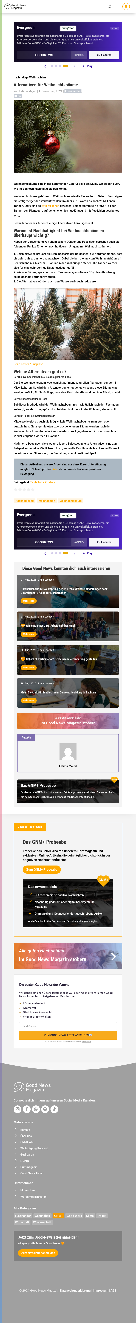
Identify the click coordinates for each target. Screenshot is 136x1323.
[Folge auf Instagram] (17, 1109)
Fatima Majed (27, 91)
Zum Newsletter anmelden (38, 1253)
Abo (55, 469)
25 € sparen (104, 55)
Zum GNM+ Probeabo (41, 869)
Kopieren (79, 55)
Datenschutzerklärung (75, 1290)
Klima (18, 96)
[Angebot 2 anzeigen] (56, 66)
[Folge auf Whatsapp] (36, 1109)
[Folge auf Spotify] (45, 1109)
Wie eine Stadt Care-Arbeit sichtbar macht (51, 625)
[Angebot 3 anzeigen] (60, 66)
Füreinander (73, 91)
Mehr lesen (28, 601)
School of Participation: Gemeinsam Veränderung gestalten (61, 659)
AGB (113, 1290)
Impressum (100, 1290)
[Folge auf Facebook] (27, 1109)
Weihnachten (46, 501)
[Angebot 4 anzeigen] (65, 66)
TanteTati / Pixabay (42, 482)
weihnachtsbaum (71, 501)
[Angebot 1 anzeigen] (52, 66)
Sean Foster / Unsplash (28, 364)
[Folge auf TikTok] (54, 1109)
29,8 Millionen (50, 206)
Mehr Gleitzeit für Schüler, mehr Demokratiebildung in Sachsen (58, 692)
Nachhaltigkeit (24, 501)
